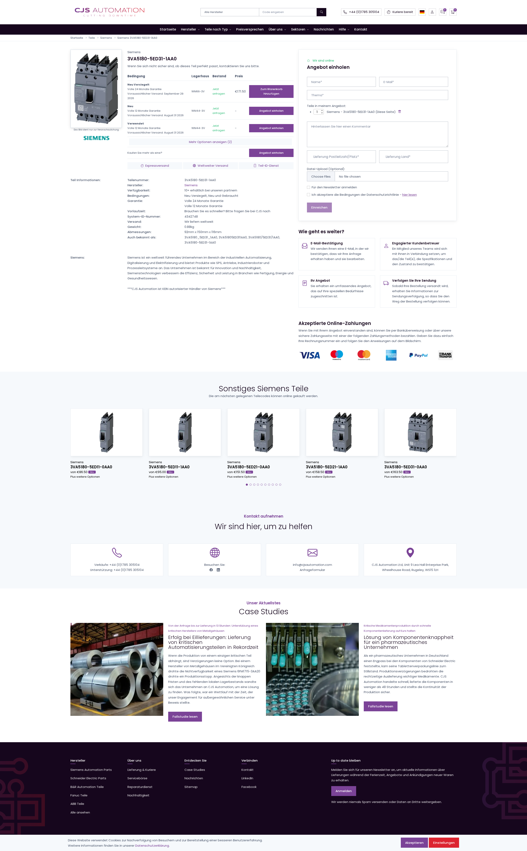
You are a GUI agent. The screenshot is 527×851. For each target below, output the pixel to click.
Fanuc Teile (78, 795)
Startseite (168, 29)
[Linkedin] (218, 570)
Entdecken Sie (195, 760)
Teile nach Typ (216, 29)
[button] (422, 12)
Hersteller (188, 29)
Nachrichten (324, 29)
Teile (92, 38)
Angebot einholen (271, 111)
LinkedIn (247, 778)
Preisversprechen (250, 29)
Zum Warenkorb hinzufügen (271, 91)
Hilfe (342, 29)
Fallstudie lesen (185, 716)
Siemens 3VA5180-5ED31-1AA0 (137, 38)
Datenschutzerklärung (152, 845)
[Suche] (321, 12)
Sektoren (298, 29)
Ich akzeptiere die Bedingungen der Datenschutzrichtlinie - (364, 194)
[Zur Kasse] (453, 12)
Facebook (249, 787)
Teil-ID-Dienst (268, 165)
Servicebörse (137, 778)
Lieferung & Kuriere (141, 770)
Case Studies (194, 770)
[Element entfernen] (398, 112)
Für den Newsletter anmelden (334, 187)
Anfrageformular (312, 570)
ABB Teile (77, 804)
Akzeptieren (414, 842)
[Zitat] (442, 12)
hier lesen (409, 194)
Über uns (276, 29)
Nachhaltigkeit (138, 795)
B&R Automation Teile (87, 787)
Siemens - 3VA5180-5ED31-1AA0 (351, 112)
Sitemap (191, 787)
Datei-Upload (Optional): (326, 169)
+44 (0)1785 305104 (125, 565)
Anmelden (344, 791)
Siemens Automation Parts (91, 770)
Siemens (106, 38)
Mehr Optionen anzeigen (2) (210, 142)
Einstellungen (444, 842)
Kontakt (360, 29)
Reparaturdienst (140, 787)
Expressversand (157, 165)
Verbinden (249, 760)
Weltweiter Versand (213, 165)
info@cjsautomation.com (312, 565)
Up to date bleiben (346, 760)
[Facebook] (211, 570)
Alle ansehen (80, 812)
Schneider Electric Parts (88, 778)
